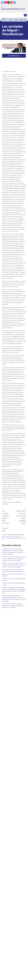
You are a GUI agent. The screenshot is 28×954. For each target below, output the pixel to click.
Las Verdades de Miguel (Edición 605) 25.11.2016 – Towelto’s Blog (5, 521)
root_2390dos (14, 59)
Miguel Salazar (10, 536)
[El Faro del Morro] (14, 20)
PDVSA (17, 536)
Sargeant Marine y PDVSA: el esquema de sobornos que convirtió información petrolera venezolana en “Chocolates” (13, 605)
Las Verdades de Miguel (15, 63)
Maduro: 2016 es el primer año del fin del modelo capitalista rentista (21, 517)
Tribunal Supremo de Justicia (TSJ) (16, 538)
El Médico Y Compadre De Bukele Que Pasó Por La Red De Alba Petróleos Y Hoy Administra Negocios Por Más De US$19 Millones (14, 558)
